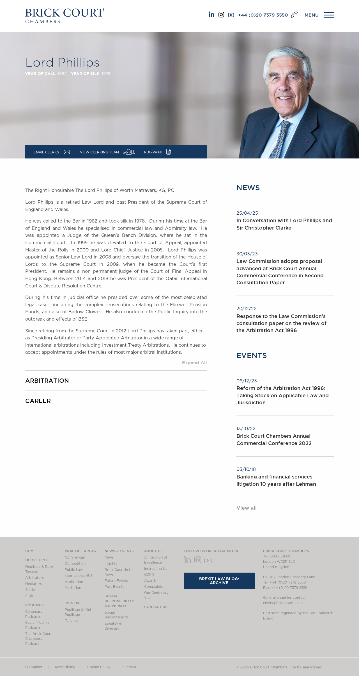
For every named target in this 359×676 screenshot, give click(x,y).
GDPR (149, 574)
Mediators (33, 584)
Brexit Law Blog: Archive (219, 581)
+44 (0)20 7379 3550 (263, 14)
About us (153, 551)
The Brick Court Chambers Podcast (38, 638)
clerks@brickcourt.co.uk (283, 603)
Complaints (153, 586)
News (109, 557)
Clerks (30, 589)
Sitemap (129, 667)
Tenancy (71, 620)
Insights (111, 563)
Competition (75, 563)
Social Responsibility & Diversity (119, 600)
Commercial (75, 557)
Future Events (116, 580)
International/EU (78, 575)
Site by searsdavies (305, 667)
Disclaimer (33, 667)
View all (246, 508)
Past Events (114, 586)
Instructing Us (155, 568)
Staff (29, 596)
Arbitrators (34, 577)
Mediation (73, 587)
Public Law (74, 569)
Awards (150, 580)
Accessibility (64, 667)
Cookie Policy (98, 667)
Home (30, 551)
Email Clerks (46, 152)
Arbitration (74, 582)
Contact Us (155, 607)
